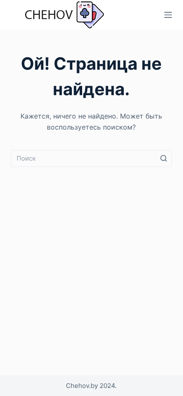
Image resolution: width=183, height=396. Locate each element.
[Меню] (168, 15)
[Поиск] (163, 158)
